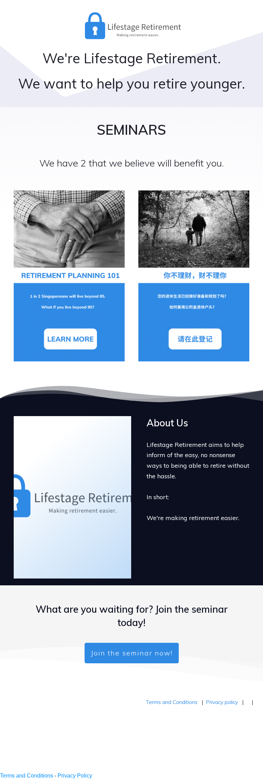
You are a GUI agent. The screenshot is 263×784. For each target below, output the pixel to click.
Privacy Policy (75, 776)
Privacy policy (222, 702)
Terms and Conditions (172, 702)
